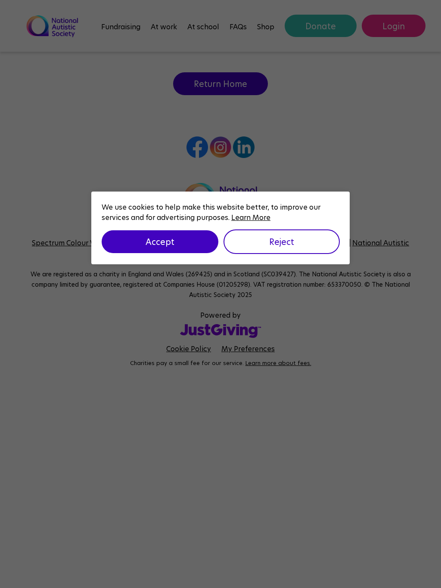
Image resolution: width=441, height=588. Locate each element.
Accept (160, 241)
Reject (281, 241)
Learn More (250, 217)
